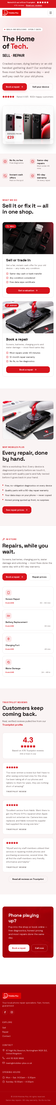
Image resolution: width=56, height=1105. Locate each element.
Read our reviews (34, 5)
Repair (5, 1032)
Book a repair (13, 86)
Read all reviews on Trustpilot (28, 879)
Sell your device (40, 86)
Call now (39, 948)
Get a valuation (26, 290)
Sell (4, 1027)
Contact (6, 1036)
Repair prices (39, 577)
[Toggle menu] (51, 13)
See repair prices (15, 510)
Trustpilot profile (12, 724)
